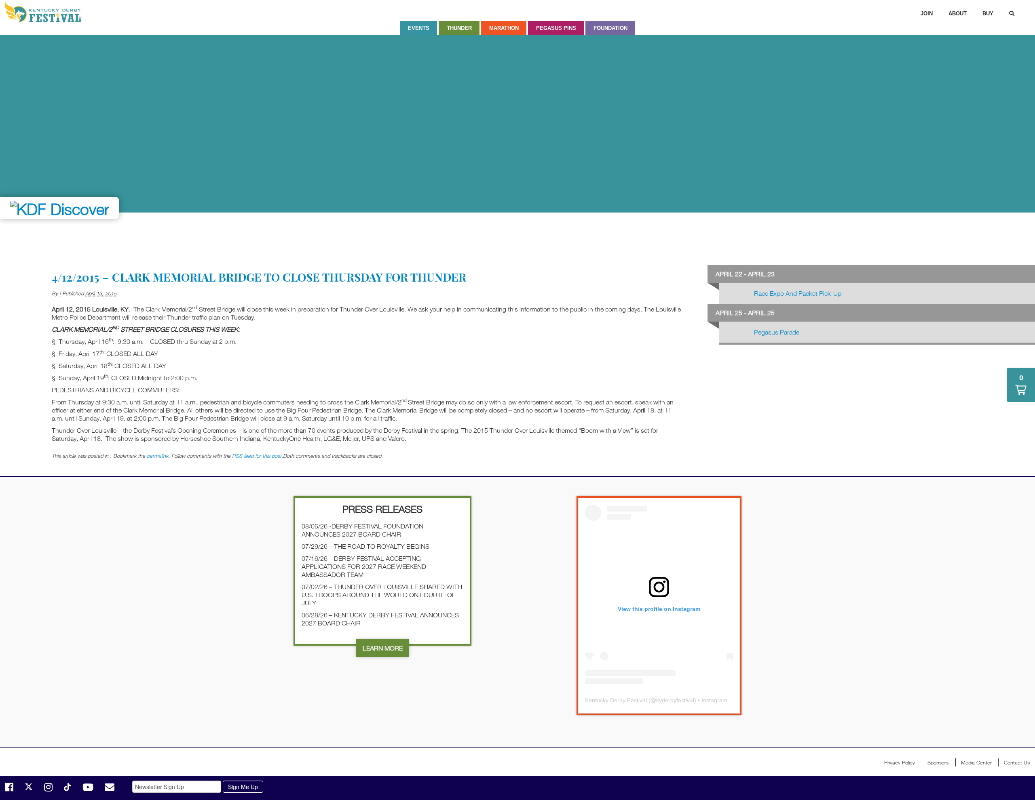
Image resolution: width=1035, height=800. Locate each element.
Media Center (976, 762)
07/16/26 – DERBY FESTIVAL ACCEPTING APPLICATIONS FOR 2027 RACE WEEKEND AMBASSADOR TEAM (364, 566)
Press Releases (382, 509)
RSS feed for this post (256, 456)
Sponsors (937, 762)
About (957, 14)
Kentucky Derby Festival (47, 12)
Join (927, 14)
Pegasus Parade (776, 332)
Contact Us (1017, 762)
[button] (1021, 385)
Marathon (504, 28)
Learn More (383, 648)
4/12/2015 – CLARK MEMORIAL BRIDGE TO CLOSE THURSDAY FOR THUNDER (259, 276)
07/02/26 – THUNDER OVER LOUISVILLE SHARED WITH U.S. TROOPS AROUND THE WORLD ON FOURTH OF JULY (382, 594)
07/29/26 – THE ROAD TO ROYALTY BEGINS (365, 546)
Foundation (610, 28)
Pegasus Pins (556, 28)
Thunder (459, 28)
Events (418, 28)
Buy (987, 14)
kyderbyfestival (675, 700)
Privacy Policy (899, 762)
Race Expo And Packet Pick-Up (797, 293)
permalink (157, 456)
